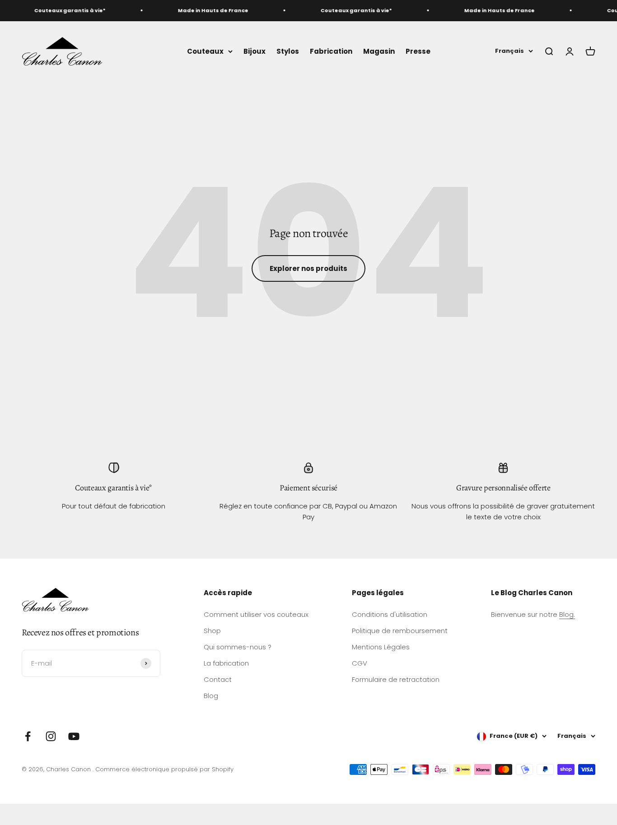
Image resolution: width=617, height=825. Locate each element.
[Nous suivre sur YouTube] (74, 736)
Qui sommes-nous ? (237, 647)
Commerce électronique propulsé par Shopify (164, 769)
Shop (212, 630)
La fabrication (226, 663)
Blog (211, 695)
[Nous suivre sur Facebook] (28, 736)
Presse (418, 51)
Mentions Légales (381, 647)
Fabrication (331, 51)
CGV (359, 663)
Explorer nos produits (308, 268)
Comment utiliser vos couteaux (256, 614)
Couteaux (205, 51)
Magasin (379, 51)
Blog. (567, 614)
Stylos (287, 51)
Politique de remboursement (400, 630)
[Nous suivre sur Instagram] (51, 736)
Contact (218, 679)
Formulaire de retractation (395, 679)
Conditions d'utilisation (389, 614)
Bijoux (254, 51)
